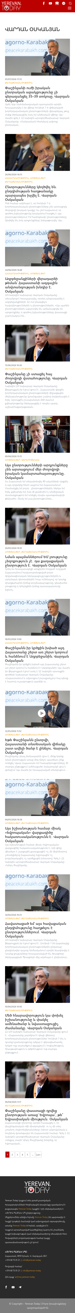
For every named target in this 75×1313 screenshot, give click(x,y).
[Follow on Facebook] (6, 1287)
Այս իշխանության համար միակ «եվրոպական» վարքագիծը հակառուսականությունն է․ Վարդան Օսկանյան (37, 834)
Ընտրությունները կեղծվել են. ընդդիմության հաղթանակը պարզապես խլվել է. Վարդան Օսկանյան (31, 193)
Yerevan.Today (25, 1208)
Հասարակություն (17, 178)
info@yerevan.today (31, 1259)
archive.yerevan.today (25, 1276)
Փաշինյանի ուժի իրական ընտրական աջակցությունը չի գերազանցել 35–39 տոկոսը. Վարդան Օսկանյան (37, 94)
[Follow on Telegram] (20, 1287)
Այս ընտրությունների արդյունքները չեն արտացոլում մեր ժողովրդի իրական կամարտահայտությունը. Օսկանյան (36, 471)
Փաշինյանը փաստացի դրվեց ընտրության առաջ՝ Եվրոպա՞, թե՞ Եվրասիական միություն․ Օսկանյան (36, 1114)
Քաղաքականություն (19, 82)
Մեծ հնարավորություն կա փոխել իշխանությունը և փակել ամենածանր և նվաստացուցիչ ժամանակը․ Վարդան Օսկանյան (34, 1021)
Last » (38, 1154)
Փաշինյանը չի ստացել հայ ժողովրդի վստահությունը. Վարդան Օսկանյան (36, 378)
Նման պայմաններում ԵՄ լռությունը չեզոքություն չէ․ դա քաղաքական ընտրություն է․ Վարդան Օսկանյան (36, 560)
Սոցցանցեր (37, 178)
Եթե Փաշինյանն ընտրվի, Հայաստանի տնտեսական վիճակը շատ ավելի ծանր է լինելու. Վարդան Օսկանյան (36, 746)
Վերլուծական (30, 459)
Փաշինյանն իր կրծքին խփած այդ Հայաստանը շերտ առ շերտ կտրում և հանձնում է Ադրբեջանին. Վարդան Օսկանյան (37, 654)
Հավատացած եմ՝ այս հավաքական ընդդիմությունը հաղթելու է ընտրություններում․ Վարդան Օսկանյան (35, 929)
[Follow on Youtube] (13, 1287)
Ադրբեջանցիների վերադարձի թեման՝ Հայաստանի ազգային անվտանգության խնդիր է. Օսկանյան (31, 284)
